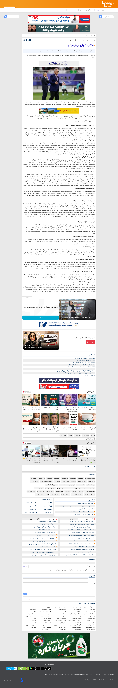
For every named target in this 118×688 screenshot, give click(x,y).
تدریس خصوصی (62, 609)
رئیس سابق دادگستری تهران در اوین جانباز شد (45, 532)
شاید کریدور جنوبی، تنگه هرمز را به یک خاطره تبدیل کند (43, 555)
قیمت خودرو (47, 506)
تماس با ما (85, 674)
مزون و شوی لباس (46, 609)
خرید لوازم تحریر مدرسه (77, 495)
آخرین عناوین (89, 519)
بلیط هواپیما (80, 478)
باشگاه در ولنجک (63, 485)
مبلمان (49, 614)
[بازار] (23, 669)
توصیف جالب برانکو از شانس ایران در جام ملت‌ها (82, 512)
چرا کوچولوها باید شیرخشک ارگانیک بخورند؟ (85, 375)
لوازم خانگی (33, 621)
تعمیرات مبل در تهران (46, 616)
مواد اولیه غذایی (34, 482)
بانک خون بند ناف (65, 495)
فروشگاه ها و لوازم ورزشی (74, 621)
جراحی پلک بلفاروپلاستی (51, 485)
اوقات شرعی (47, 513)
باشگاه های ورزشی (76, 618)
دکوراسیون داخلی (47, 621)
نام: (94, 580)
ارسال (24, 594)
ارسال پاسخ (25, 566)
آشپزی (80, 10)
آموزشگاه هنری (77, 629)
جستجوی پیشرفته (53, 674)
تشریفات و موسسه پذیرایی (59, 625)
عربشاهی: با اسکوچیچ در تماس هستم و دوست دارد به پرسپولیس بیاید (77, 506)
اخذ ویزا (34, 607)
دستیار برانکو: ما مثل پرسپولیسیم (85, 503)
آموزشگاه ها (78, 623)
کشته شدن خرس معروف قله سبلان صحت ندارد (83, 538)
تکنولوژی (64, 10)
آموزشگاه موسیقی (76, 627)
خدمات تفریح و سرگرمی (30, 616)
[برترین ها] (107, 4)
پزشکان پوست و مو (76, 607)
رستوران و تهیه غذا (61, 616)
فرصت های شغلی (78, 674)
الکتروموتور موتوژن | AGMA (42, 495)
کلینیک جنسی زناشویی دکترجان (64, 488)
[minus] (26, 40)
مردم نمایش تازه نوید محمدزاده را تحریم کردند (83, 546)
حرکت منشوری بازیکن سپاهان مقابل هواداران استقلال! (80, 544)
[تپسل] (23, 298)
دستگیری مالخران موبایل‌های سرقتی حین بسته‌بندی (82, 524)
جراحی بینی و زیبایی (90, 629)
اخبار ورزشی (98, 10)
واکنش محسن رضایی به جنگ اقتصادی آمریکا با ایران (81, 535)
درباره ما (91, 674)
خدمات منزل (33, 623)
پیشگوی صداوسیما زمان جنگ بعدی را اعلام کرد (82, 541)
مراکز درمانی (92, 616)
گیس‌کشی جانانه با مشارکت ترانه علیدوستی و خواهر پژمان (42, 544)
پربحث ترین (33, 519)
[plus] (30, 40)
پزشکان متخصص (91, 618)
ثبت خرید (40, 317)
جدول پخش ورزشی (29, 513)
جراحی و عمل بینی (55, 495)
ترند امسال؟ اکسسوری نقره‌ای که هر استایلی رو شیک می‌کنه (81, 367)
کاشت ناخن (92, 609)
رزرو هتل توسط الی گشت (46, 482)
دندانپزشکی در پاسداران (77, 491)
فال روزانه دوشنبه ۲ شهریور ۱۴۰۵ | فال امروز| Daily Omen (80, 530)
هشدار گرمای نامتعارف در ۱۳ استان (86, 552)
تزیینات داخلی (47, 623)
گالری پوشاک (48, 607)
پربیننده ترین (51, 519)
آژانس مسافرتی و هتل (46, 629)
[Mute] (63, 318)
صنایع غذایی (63, 623)
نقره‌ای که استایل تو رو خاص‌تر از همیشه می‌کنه (84, 362)
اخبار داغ (72, 519)
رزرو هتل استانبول (90, 485)
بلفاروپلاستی (73, 478)
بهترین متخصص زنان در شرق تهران (45, 491)
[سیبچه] (46, 669)
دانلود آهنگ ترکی (31, 491)
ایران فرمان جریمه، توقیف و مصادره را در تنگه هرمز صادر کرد (80, 555)
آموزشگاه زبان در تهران (75, 625)
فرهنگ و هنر (70, 10)
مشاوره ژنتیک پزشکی (50, 488)
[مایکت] (11, 669)
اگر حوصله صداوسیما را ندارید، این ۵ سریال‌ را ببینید (44, 552)
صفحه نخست (110, 10)
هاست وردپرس (59, 491)
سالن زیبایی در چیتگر (90, 491)
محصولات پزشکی (77, 609)
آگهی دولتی (60, 674)
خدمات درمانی (77, 612)
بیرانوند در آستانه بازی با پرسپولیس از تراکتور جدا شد (81, 521)
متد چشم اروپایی (80, 485)
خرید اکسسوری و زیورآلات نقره (38, 478)
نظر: (94, 583)
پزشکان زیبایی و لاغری (90, 627)
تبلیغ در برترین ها (68, 674)
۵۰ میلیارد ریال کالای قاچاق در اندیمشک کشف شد (82, 549)
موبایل (34, 618)
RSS (46, 674)
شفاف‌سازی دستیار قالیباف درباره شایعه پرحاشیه (83, 532)
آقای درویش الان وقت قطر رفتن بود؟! (84, 509)
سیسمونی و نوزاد (32, 614)
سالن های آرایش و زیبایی (89, 607)
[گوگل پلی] (34, 669)
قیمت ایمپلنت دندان (90, 478)
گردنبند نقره (49, 478)
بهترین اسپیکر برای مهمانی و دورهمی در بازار (84, 358)
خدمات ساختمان (47, 625)
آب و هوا (32, 506)
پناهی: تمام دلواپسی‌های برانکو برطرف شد (83, 514)
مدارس (64, 612)
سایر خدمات (33, 627)
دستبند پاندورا (91, 482)
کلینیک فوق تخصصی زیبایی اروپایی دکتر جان (84, 488)
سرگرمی (58, 10)
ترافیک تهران (47, 509)
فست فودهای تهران (61, 618)
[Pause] (61, 318)
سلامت (76, 10)
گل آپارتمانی (72, 485)
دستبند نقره (56, 478)
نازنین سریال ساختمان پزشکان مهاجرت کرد (45, 547)
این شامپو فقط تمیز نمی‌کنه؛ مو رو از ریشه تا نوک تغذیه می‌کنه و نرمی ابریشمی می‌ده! (75, 371)
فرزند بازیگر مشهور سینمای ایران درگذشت (46, 524)
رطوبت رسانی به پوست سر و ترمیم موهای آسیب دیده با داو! (81, 369)
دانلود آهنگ (57, 482)
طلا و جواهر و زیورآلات (46, 612)
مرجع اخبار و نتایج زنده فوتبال (69, 482)
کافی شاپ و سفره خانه (60, 621)
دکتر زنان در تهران (91, 621)
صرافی (34, 612)
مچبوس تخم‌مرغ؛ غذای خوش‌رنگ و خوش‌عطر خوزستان (43, 550)
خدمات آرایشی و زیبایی (90, 612)
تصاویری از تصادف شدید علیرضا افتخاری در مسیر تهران (42, 538)
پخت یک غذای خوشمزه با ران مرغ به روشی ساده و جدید (42, 535)
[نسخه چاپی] (24, 40)
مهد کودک (63, 614)
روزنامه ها (47, 503)
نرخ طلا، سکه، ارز (30, 503)
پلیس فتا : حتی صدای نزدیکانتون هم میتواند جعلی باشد (82, 364)
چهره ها (85, 10)
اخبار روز (104, 10)
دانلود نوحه (67, 491)
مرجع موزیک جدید (82, 482)
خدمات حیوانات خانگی (75, 614)
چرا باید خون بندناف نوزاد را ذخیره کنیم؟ (86, 360)
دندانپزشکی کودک (91, 625)
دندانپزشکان (92, 623)
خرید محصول (90, 342)
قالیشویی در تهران (47, 627)
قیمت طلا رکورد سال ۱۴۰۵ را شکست (47, 521)
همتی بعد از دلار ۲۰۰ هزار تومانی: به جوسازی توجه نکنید (42, 541)
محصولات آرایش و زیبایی (89, 614)
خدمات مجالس (62, 627)
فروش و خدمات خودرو (31, 625)
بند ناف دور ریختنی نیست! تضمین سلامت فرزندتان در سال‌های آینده (79, 373)
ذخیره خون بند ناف (39, 488)
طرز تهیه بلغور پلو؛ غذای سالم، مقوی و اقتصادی (45, 527)
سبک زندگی (91, 10)
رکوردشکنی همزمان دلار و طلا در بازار (47, 530)
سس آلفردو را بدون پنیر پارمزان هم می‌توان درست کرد (81, 527)
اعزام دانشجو (33, 609)
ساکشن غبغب (65, 478)
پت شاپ (79, 616)
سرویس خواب (47, 618)
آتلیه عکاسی (63, 629)
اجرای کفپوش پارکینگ (90, 495)
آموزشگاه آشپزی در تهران (60, 607)
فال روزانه (32, 509)
